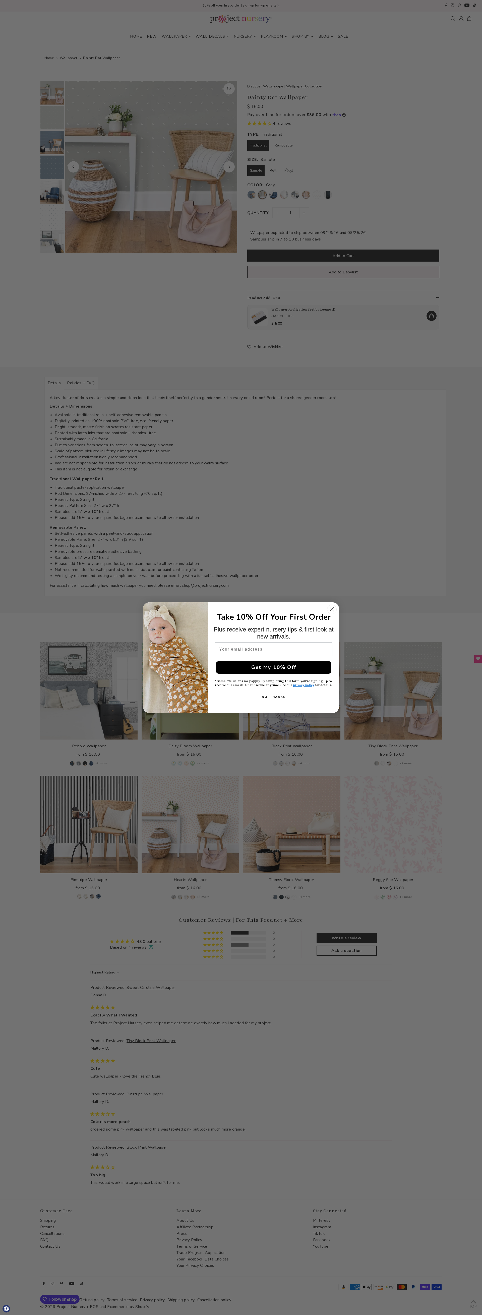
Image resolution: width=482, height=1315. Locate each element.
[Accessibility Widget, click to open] (6, 1308)
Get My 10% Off (273, 667)
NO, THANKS (274, 697)
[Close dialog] (331, 609)
